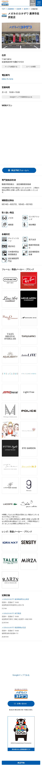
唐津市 (26, 9)
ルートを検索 (31, 66)
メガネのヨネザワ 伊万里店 (11, 613)
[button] (21, 35)
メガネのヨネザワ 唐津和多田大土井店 (15, 599)
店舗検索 (11, 9)
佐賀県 (18, 9)
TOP (3, 9)
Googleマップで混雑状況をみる (21, 97)
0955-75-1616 (7, 79)
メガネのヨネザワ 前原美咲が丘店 (14, 627)
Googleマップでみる (21, 675)
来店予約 (21, 762)
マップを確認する (11, 66)
